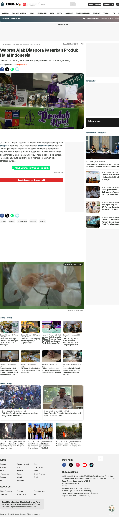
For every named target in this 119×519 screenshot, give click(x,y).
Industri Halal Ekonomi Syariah (30, 44)
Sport (36, 471)
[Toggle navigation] (2, 4)
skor (32, 13)
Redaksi (20, 491)
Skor (35, 464)
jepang (3, 221)
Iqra (18, 467)
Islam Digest (38, 467)
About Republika (6, 491)
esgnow (96, 13)
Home (2, 44)
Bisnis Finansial (83, 13)
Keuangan (5, 18)
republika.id (21, 64)
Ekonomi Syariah (19, 13)
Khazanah (3, 467)
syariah (42, 221)
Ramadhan (21, 480)
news (59, 13)
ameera (5, 13)
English (36, 477)
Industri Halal (16, 18)
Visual (19, 477)
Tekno (19, 474)
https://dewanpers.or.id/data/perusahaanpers (19, 507)
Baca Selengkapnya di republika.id (31, 180)
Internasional (4, 474)
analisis (69, 13)
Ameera (3, 464)
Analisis (20, 471)
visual (106, 13)
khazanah (42, 13)
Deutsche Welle (95, 4)
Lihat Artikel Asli (58, 172)
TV (114, 13)
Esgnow (3, 477)
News (2, 471)
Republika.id (108, 4)
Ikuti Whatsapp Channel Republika (32, 168)
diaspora (4, 145)
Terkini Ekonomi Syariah (96, 133)
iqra (52, 13)
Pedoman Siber (39, 491)
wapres (12, 221)
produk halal (43, 145)
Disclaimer (4, 494)
